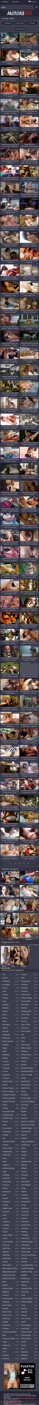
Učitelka (24, 1232)
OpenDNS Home (13, 1400)
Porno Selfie (25, 1001)
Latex (4, 1218)
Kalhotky (13, 113)
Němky (5, 1322)
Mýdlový (5, 1292)
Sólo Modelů (26, 1185)
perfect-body (26, 1325)
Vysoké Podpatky (32, 179)
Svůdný (24, 1171)
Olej (4, 1335)
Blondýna (10, 63)
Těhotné (24, 1218)
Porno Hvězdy (33, 146)
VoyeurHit (15, 99)
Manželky (6, 1255)
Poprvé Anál (25, 994)
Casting (5, 1061)
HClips (36, 99)
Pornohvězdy (20, 29)
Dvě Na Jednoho (32, 212)
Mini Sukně (10, 444)
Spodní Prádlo (14, 776)
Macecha (6, 1245)
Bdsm (25, 444)
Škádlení (24, 1355)
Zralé (28, 610)
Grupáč (15, 676)
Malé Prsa (6, 1248)
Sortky (23, 1115)
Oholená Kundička (9, 1332)
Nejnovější (15, 2)
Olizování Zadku (8, 1338)
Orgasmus (6, 1345)
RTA (17, 1401)
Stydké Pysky (26, 1161)
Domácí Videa (7, 1088)
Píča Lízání (25, 1045)
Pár (37, 96)
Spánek (24, 1138)
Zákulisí (24, 1312)
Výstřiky (34, 130)
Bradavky (6, 1038)
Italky (26, 494)
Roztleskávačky (27, 1071)
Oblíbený (5, 2)
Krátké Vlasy (7, 1208)
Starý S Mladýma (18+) (29, 1141)
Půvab (23, 1061)
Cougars (5, 1078)
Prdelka (24, 1008)
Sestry (23, 1091)
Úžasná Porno (26, 1332)
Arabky (5, 994)
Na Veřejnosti (7, 1298)
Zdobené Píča (26, 1288)
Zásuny (24, 1315)
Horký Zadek (7, 1148)
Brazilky (7, 825)
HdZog (36, 116)
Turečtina (24, 1208)
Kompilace (31, 96)
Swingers (24, 1175)
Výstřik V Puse (26, 1272)
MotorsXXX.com (15, 1403)
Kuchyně (5, 1212)
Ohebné (5, 1328)
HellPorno (15, 66)
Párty (23, 1038)
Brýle (4, 1051)
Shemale (10, 96)
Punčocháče (26, 1031)
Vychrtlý (24, 1262)
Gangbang (6, 1131)
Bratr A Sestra (7, 1041)
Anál (3, 47)
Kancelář (5, 1178)
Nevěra (5, 1308)
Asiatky (35, 196)
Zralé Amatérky (26, 1298)
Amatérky (24, 96)
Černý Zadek (26, 1338)
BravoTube (15, 33)
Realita (24, 1065)
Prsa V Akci (25, 1015)
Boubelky (6, 1035)
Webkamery (25, 1278)
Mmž (4, 1282)
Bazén (5, 1011)
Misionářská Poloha (9, 1268)
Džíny (4, 1105)
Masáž (5, 1262)
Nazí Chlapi (7, 1305)
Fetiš (23, 511)
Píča (16, 229)
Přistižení (24, 1051)
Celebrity (5, 1065)
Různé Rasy (25, 1085)
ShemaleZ (15, 83)
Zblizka (24, 1285)
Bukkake (5, 1055)
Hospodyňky (6, 279)
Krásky (5, 1205)
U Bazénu (25, 1222)
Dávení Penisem (8, 1101)
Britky (4, 1048)
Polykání (24, 984)
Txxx (36, 33)
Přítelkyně (25, 1058)
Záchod (24, 1308)
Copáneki (6, 1075)
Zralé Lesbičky (26, 1302)
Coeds (5, 1071)
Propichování (26, 1011)
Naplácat (5, 1302)
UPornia (35, 83)
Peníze (24, 974)
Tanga (23, 1188)
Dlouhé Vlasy (7, 1081)
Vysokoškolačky (27, 1265)
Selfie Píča (25, 1088)
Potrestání (25, 1005)
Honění (4, 511)
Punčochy (34, 610)
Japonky (7, 312)
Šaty (23, 1348)
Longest (32, 23)
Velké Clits (25, 1245)
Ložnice (5, 1228)
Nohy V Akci (7, 1315)
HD (3, 1138)
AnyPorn (16, 116)
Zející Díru (25, 1292)
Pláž (13, 212)
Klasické (29, 47)
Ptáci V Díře (25, 1025)
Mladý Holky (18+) (9, 1278)
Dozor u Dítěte (8, 1091)
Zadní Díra (14, 759)
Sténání (24, 1165)
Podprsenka (25, 981)
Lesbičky (35, 163)
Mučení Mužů (32, 444)
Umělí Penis (25, 1225)
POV (4, 1352)
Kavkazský (6, 1182)
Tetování (24, 1195)
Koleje (5, 1188)
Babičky (4, 229)
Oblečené (6, 1325)
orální (23, 1322)
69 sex (5, 978)
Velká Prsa (27, 63)
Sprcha (24, 1135)
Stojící (23, 1148)
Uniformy (24, 1228)
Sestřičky (24, 1095)
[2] (33, 864)
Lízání (4, 1238)
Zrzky (23, 1305)
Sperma (24, 1118)
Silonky (24, 1108)
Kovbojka (6, 1202)
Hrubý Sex (6, 1155)
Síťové (23, 1178)
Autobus (5, 1005)
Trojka (23, 1205)
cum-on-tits (26, 1318)
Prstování (14, 477)
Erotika (25, 279)
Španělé (24, 1358)
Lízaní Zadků (7, 1235)
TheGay (35, 66)
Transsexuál (25, 1202)
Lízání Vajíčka (7, 1242)
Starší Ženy (24, 146)
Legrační (5, 1222)
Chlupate (8, 47)
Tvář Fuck (25, 1215)
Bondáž (5, 1031)
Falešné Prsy (7, 1118)
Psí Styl (15, 179)
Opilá (4, 1342)
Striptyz (24, 1155)
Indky (4, 1158)
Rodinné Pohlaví (27, 1068)
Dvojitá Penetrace (12, 494)
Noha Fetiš (6, 1312)
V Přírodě (24, 1235)
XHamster (35, 50)
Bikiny (4, 1018)
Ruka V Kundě (26, 1075)
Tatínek (24, 1192)
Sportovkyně (26, 1131)
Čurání (23, 1345)
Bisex (4, 1021)
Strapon (24, 1151)
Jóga (4, 1171)
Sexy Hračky (26, 1098)
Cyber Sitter (28, 1398)
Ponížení (24, 991)
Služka (23, 1111)
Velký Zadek (25, 1252)
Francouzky (7, 395)
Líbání (4, 1232)
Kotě (8, 146)
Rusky (23, 1078)
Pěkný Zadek (26, 1048)
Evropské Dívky (8, 1111)
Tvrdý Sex (16, 47)
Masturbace (34, 544)
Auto (4, 1001)
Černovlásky (13, 130)
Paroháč (5, 1358)
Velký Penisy (25, 246)
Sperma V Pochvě (28, 1125)
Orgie (4, 1348)
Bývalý (5, 1058)
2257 (22, 1398)
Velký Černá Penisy (28, 1255)
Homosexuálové (29, 80)
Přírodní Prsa (12, 411)
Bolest (4, 1028)
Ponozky (24, 988)
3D (3, 974)
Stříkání (24, 1168)
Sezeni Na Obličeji (28, 1101)
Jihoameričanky (8, 1168)
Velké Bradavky (10, 693)
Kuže (4, 1215)
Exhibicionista (7, 1115)
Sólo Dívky (25, 1182)
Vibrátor (24, 1258)
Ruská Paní (25, 1081)
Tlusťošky (7, 428)
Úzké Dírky (25, 1328)
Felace (33, 63)
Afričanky (13, 80)
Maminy (5, 1252)
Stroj (23, 1158)
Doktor (5, 1085)
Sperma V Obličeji (13, 328)
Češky (23, 1342)
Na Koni (5, 1295)
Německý (26, 312)
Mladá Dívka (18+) (9, 1272)
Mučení (5, 1285)
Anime (4, 988)
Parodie (5, 1355)
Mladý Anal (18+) (8, 1275)
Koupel (33, 660)
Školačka (24, 1352)
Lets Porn (15, 50)
